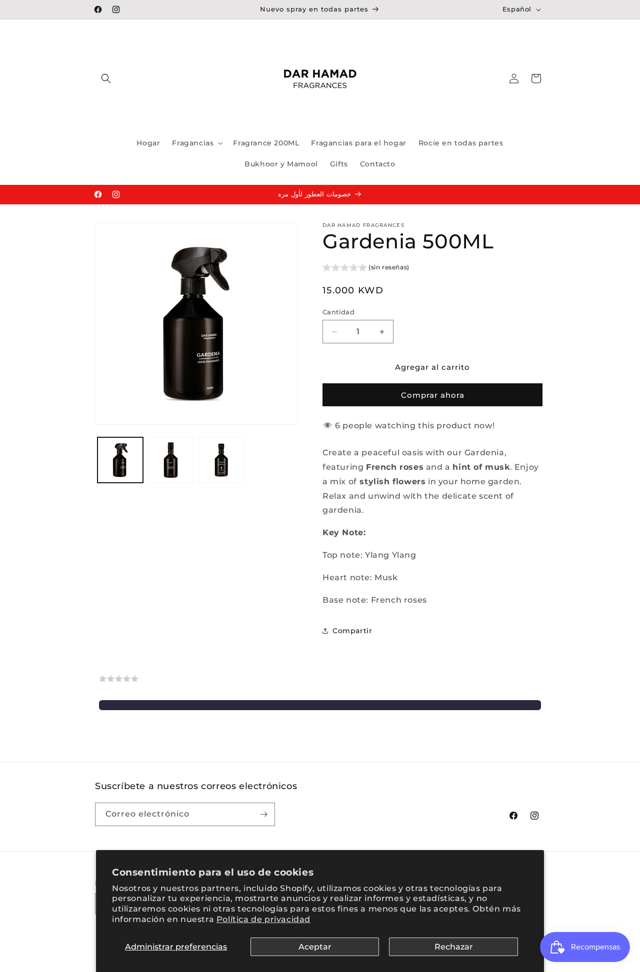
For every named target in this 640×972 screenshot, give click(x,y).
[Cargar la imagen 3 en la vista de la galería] (221, 460)
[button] (106, 78)
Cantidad (338, 312)
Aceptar (315, 947)
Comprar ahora (432, 395)
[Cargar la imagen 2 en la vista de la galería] (171, 460)
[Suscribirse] (263, 814)
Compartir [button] (352, 630)
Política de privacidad (263, 919)
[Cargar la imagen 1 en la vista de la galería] (120, 460)
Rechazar (453, 947)
